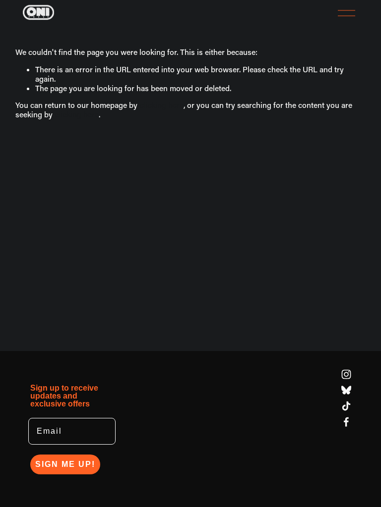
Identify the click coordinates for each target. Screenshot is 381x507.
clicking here (161, 105)
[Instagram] (346, 374)
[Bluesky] (346, 390)
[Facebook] (346, 422)
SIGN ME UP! (65, 464)
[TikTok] (346, 406)
